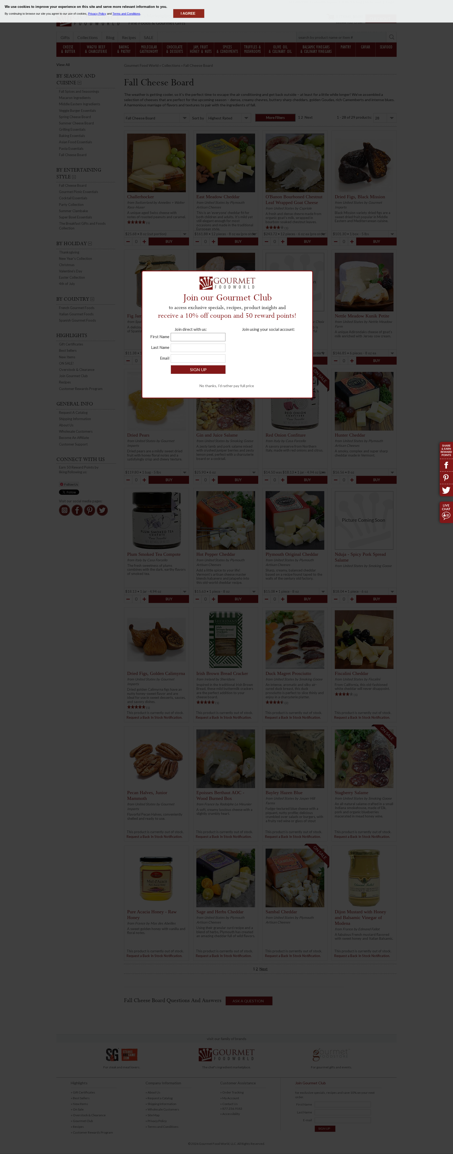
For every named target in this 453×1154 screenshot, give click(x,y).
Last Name (160, 347)
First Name (159, 336)
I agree (188, 13)
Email (164, 358)
